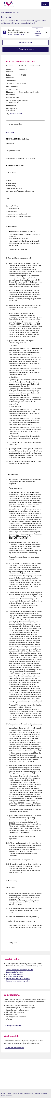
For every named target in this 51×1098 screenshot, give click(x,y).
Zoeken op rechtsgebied (14, 976)
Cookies (20, 1093)
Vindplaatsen (11, 106)
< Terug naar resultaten (25, 49)
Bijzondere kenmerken (10, 93)
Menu (45, 4)
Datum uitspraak (9, 70)
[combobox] (25, 123)
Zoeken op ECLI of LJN (14, 974)
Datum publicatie (10, 76)
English (3, 1093)
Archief (3, 1095)
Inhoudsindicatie (12, 98)
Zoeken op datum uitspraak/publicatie (19, 970)
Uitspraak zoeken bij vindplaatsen (18, 981)
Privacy (15, 1093)
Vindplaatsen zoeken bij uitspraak (18, 979)
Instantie (9, 66)
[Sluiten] (46, 32)
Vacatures (44, 1093)
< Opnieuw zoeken (25, 42)
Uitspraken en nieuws (12, 12)
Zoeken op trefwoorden (14, 972)
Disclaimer (9, 1095)
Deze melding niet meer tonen (37, 32)
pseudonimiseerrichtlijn (16, 34)
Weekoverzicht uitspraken (14, 1048)
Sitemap (9, 1093)
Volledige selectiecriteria (13, 1026)
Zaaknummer (11, 81)
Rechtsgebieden (12, 86)
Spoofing (37, 1093)
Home (3, 12)
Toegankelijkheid (28, 1093)
